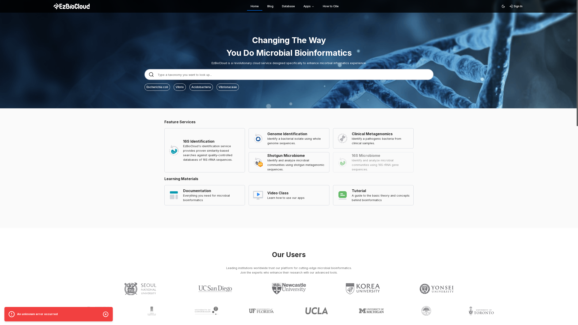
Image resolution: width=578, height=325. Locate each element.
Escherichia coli (157, 87)
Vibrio (180, 87)
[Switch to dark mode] (503, 6)
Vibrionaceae (228, 87)
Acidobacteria (201, 87)
